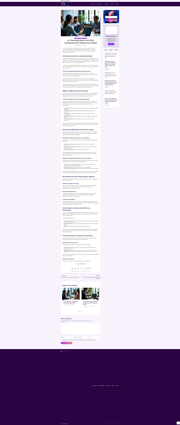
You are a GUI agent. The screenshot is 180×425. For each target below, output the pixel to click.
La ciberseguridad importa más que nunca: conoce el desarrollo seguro (90, 303)
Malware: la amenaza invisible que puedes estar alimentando (91, 277)
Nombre (63, 337)
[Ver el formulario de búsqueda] (118, 1)
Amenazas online (101, 385)
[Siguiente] (97, 299)
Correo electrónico (79, 337)
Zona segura (84, 38)
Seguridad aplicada (78, 38)
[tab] (79, 311)
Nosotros (116, 385)
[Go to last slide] (63, 299)
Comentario (63, 322)
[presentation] (71, 293)
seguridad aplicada (86, 73)
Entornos (112, 385)
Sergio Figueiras (78, 45)
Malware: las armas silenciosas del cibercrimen (70, 276)
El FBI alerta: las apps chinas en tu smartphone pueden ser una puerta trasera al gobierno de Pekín (110, 64)
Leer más (107, 69)
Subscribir (111, 20)
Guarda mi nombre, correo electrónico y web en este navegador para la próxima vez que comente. (78, 340)
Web (89, 337)
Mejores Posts (95, 385)
